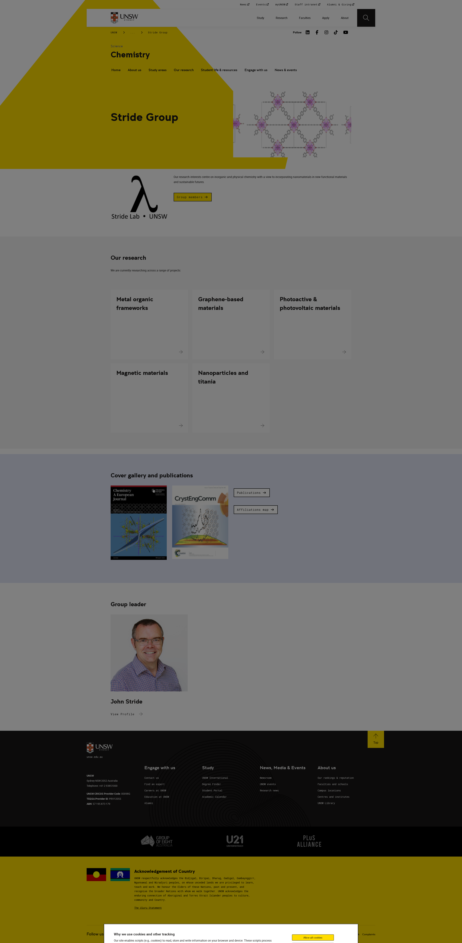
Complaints (368, 934)
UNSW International (215, 777)
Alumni (148, 803)
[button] (193, 197)
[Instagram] (326, 32)
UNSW (114, 32)
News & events (286, 70)
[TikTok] (336, 32)
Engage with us (256, 70)
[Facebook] (317, 32)
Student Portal (212, 790)
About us (134, 70)
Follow (297, 32)
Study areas (158, 70)
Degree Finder (211, 784)
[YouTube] (345, 32)
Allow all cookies (312, 937)
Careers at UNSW (155, 790)
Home (116, 70)
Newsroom (265, 777)
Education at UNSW (156, 796)
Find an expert (154, 784)
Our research (184, 70)
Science (117, 46)
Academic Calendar (214, 796)
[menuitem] (260, 18)
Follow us (95, 934)
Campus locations (329, 790)
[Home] (124, 18)
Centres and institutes (333, 796)
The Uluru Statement (148, 907)
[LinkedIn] (307, 32)
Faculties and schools (333, 784)
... (132, 32)
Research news (269, 790)
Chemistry (130, 54)
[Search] (366, 18)
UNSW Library (326, 803)
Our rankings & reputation (336, 777)
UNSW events (268, 784)
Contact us (151, 777)
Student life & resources (219, 70)
